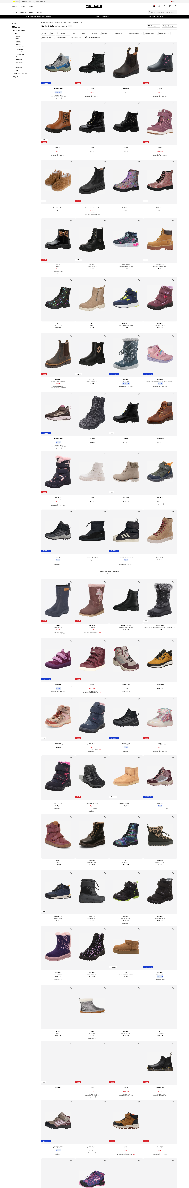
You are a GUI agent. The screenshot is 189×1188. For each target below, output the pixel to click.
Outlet (17, 1)
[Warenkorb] (175, 6)
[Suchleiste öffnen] (149, 12)
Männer (23, 6)
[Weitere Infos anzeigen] (58, 98)
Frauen (14, 6)
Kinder (31, 6)
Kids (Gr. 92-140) (60, 22)
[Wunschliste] (170, 6)
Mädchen (50, 22)
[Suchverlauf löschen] (175, 12)
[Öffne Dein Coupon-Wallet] (153, 6)
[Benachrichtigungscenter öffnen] (164, 6)
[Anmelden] (159, 6)
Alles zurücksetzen (93, 37)
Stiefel (76, 22)
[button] (153, 26)
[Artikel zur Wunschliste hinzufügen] (71, 44)
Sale (52, 33)
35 (81, 22)
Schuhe (70, 22)
